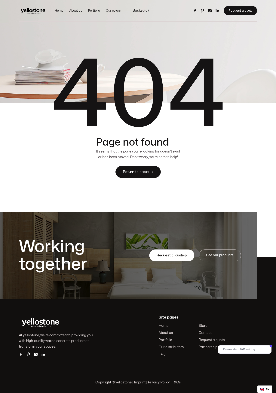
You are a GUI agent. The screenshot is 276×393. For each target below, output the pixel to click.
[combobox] (264, 389)
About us (75, 10)
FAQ (162, 354)
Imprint (140, 382)
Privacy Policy (159, 382)
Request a (240, 10)
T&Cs (176, 382)
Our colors (113, 10)
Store (203, 325)
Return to (138, 172)
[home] (33, 10)
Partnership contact (214, 347)
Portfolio (94, 10)
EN (267, 389)
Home (59, 10)
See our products (220, 255)
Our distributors (171, 347)
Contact (205, 332)
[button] (141, 11)
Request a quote (212, 340)
